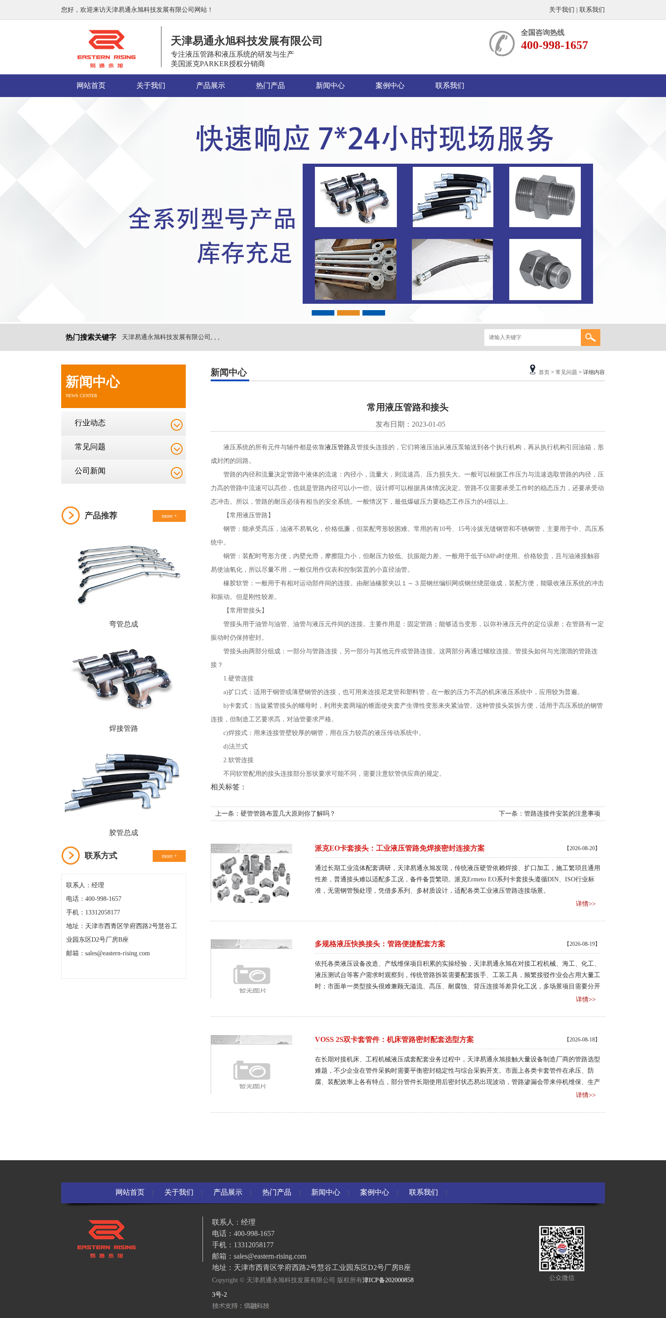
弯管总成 (123, 624)
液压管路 (337, 447)
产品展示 (210, 85)
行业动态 (90, 422)
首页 (544, 372)
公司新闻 (90, 471)
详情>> (586, 903)
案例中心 (390, 85)
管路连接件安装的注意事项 (562, 813)
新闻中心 (330, 85)
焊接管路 (123, 728)
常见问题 (90, 447)
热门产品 (270, 85)
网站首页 (91, 85)
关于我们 (561, 9)
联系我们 (592, 9)
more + (169, 516)
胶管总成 (123, 833)
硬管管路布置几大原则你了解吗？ (288, 813)
